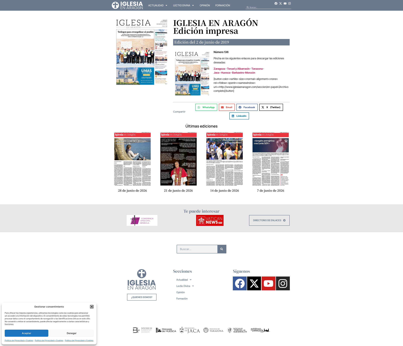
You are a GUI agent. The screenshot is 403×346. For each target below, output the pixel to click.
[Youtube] (285, 3)
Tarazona (257, 68)
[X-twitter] (280, 3)
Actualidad (156, 5)
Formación (222, 5)
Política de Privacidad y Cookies (19, 340)
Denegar (72, 333)
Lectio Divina (181, 5)
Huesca (225, 72)
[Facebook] (276, 3)
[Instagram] (289, 3)
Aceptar (26, 333)
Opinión (205, 5)
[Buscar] (221, 249)
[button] (91, 306)
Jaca (216, 72)
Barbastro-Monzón (244, 72)
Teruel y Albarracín (238, 68)
